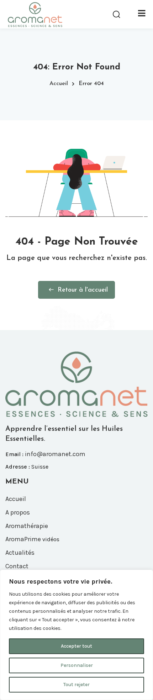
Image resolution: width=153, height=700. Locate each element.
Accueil (58, 84)
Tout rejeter (76, 684)
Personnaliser (76, 665)
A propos (17, 512)
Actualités (20, 553)
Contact (16, 566)
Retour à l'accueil (83, 290)
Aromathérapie (26, 526)
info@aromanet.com (55, 454)
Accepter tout (76, 646)
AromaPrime (23, 539)
